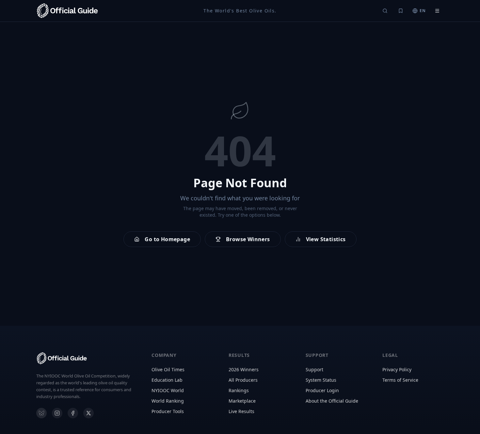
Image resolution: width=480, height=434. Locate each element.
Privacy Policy (396, 369)
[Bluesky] (41, 413)
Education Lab (167, 380)
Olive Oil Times (168, 369)
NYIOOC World (168, 390)
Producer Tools (168, 411)
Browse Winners (248, 239)
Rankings (239, 390)
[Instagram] (57, 413)
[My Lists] (400, 10)
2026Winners (244, 369)
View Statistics (326, 239)
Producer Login (322, 390)
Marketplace (242, 401)
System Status (321, 380)
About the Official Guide (332, 401)
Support (314, 369)
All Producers (243, 380)
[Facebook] (73, 413)
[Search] (385, 10)
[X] (88, 413)
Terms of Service (400, 380)
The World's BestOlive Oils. (239, 11)
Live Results (241, 411)
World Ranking (168, 401)
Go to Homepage (167, 239)
